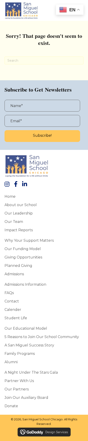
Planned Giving (18, 265)
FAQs (9, 293)
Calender (13, 309)
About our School (21, 205)
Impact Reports (19, 230)
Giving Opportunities (23, 257)
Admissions (14, 274)
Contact (12, 301)
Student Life (16, 318)
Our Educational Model (26, 328)
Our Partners (17, 389)
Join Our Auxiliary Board (26, 397)
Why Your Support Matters (29, 240)
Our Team (14, 221)
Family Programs (20, 353)
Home (10, 196)
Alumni (11, 362)
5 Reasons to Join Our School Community (42, 337)
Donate (11, 406)
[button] (42, 136)
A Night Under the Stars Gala (31, 372)
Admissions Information (25, 284)
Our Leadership (19, 213)
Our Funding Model (23, 249)
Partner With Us (19, 381)
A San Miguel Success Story (29, 345)
